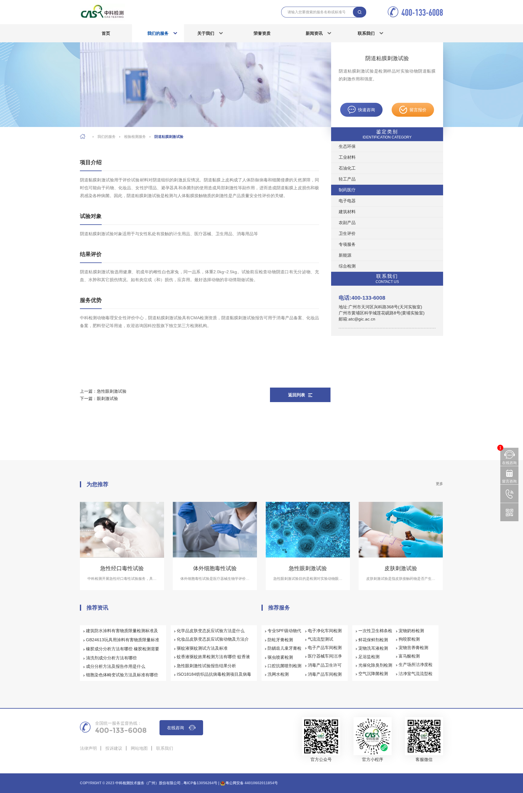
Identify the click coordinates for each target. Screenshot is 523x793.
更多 (439, 484)
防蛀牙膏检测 (280, 639)
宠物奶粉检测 (411, 630)
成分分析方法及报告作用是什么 (115, 666)
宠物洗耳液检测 (373, 648)
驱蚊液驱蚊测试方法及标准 (202, 648)
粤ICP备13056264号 (200, 783)
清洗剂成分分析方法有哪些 (111, 657)
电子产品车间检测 (325, 647)
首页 (106, 33)
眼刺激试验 (107, 398)
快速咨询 (366, 109)
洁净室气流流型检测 (416, 676)
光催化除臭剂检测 (375, 665)
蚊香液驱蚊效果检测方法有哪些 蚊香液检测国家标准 (213, 659)
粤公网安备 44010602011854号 (251, 783)
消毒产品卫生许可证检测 (325, 668)
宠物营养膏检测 (413, 647)
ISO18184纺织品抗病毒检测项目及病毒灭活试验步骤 (214, 677)
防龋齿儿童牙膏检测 (284, 651)
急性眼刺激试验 (112, 391)
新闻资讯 (314, 33)
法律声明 (88, 748)
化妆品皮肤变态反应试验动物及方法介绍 (213, 642)
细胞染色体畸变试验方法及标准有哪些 (122, 674)
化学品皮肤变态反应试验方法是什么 (211, 630)
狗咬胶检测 (409, 639)
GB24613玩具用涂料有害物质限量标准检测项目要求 (122, 642)
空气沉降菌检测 (373, 673)
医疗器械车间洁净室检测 (325, 659)
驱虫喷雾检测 (280, 657)
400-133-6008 (422, 12)
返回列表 (296, 394)
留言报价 (418, 109)
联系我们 (366, 33)
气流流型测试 (320, 639)
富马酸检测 (409, 656)
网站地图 (139, 748)
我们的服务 (158, 33)
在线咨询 (175, 727)
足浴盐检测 (369, 656)
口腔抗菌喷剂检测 (284, 665)
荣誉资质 (262, 33)
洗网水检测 (278, 674)
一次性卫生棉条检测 (375, 633)
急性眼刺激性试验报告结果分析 (206, 665)
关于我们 (205, 33)
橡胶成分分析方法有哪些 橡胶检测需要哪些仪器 (122, 651)
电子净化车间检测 (325, 630)
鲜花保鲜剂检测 (373, 639)
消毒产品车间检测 (325, 674)
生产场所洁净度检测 (416, 667)
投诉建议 (113, 748)
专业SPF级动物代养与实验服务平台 (284, 633)
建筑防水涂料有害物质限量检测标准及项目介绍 (122, 633)
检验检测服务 (135, 137)
